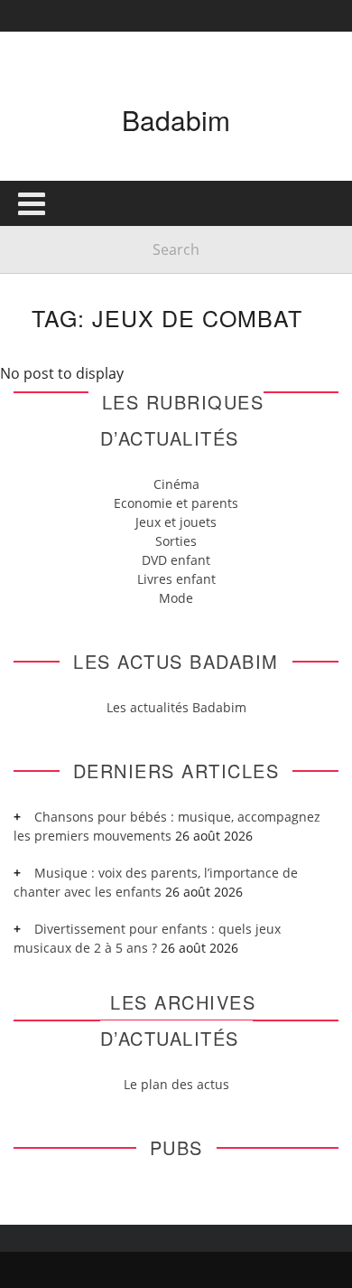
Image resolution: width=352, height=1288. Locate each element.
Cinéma (176, 484)
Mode (176, 597)
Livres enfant (176, 579)
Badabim (176, 119)
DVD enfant (176, 560)
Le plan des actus (176, 1084)
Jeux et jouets (176, 522)
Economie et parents (176, 503)
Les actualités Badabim (176, 707)
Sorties (176, 541)
